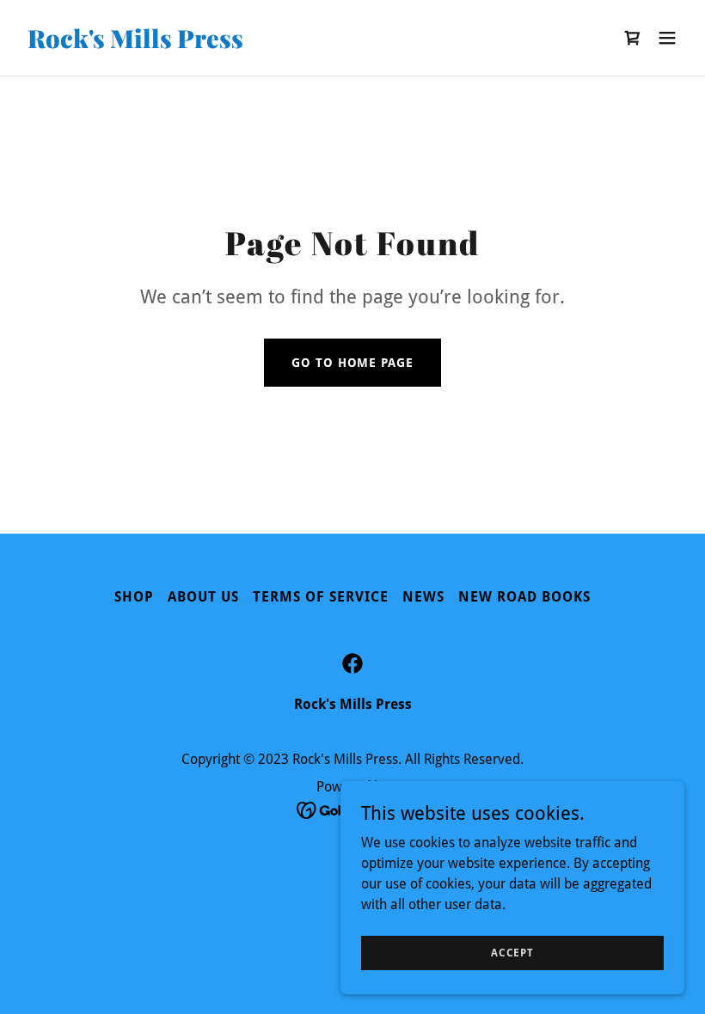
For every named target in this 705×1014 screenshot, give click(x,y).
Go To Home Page (352, 363)
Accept (512, 952)
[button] (667, 38)
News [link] (423, 597)
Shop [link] (134, 597)
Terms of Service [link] (321, 597)
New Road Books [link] (524, 597)
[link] (135, 43)
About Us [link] (203, 597)
